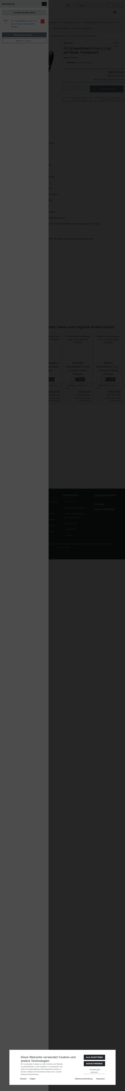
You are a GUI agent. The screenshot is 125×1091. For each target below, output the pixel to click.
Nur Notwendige (94, 1064)
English (32, 1079)
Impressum (100, 1079)
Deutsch (23, 1079)
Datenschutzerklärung (84, 1079)
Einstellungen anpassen (94, 1070)
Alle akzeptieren (94, 1057)
